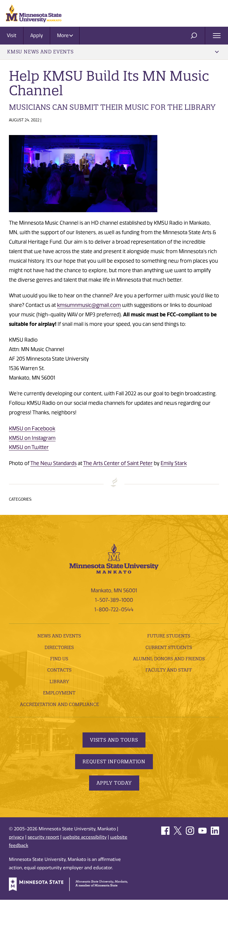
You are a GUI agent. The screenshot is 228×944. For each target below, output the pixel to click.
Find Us (59, 658)
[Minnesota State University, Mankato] (114, 558)
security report (43, 837)
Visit (11, 35)
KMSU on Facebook (32, 428)
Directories (59, 647)
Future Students (168, 636)
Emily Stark (174, 463)
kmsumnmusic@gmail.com (89, 305)
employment (59, 693)
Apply (36, 35)
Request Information (114, 761)
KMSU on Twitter (29, 447)
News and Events (59, 636)
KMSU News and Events (40, 52)
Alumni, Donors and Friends (169, 658)
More (63, 35)
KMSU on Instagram (32, 438)
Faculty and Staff (168, 670)
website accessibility (85, 837)
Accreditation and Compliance (59, 704)
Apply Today (114, 783)
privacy (16, 837)
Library (59, 681)
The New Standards (53, 463)
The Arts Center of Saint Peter (118, 463)
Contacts (59, 670)
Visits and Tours (114, 740)
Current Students (168, 647)
